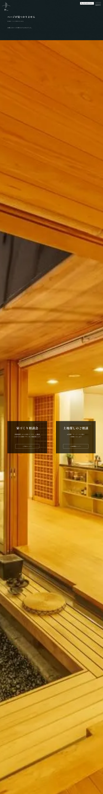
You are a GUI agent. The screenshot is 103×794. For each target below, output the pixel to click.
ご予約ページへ (27, 446)
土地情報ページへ (75, 446)
